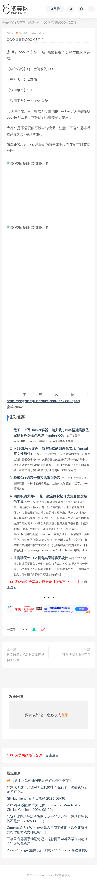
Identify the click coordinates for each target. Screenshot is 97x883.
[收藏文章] (25, 630)
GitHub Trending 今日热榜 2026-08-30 (36, 798)
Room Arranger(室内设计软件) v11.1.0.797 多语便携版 (47, 850)
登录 (64, 715)
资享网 (21, 22)
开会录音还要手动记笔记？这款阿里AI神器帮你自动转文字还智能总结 (47, 841)
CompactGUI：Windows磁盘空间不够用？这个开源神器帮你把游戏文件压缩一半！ (47, 830)
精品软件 (34, 22)
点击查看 (52, 755)
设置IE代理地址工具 (76, 655)
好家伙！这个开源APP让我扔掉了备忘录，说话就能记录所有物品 (47, 790)
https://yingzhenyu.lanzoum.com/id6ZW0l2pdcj (43, 401)
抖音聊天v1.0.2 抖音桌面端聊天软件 (41, 558)
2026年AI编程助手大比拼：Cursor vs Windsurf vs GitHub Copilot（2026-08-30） (44, 808)
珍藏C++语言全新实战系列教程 (37, 478)
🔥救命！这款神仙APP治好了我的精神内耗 (39, 780)
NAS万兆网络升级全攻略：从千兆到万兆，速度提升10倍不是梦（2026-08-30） (47, 819)
